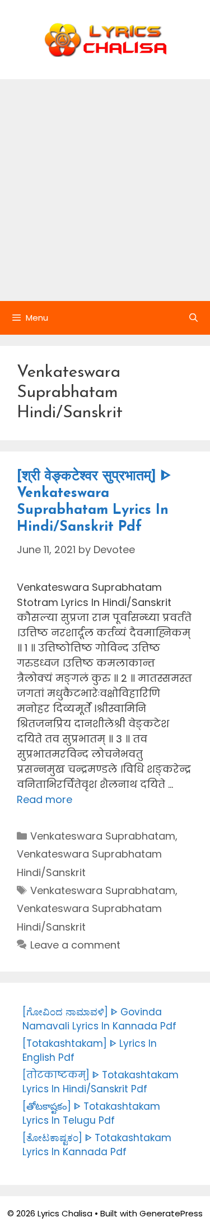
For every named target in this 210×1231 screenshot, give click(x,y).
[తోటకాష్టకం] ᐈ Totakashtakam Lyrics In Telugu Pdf (91, 1114)
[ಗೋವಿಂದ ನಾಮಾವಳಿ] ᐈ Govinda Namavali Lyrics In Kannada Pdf (99, 1019)
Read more (44, 799)
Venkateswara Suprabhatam (102, 836)
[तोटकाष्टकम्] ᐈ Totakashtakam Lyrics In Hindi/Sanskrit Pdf (100, 1082)
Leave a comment (75, 945)
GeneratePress (171, 1213)
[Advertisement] (105, 190)
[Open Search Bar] (193, 318)
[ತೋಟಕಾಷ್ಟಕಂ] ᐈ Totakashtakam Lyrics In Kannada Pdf (96, 1145)
